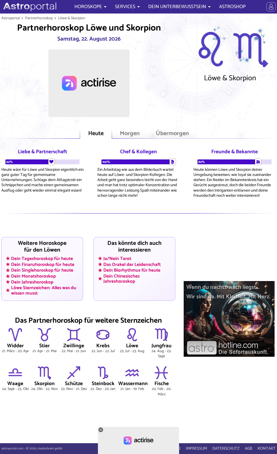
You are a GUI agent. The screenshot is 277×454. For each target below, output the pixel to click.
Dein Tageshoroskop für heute (42, 259)
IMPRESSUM (196, 448)
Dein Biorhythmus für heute (131, 270)
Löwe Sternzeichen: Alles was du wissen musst (43, 290)
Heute (96, 133)
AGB (248, 448)
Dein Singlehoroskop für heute (42, 270)
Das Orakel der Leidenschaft (132, 264)
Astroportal (10, 18)
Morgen (130, 133)
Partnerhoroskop (39, 18)
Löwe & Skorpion (71, 18)
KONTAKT (267, 448)
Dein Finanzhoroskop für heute (42, 264)
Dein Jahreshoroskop (32, 282)
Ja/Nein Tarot (117, 259)
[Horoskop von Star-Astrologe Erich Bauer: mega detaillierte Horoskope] (29, 7)
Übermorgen (172, 133)
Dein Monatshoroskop (33, 276)
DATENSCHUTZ (225, 448)
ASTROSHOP (232, 7)
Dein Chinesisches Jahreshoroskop (121, 278)
